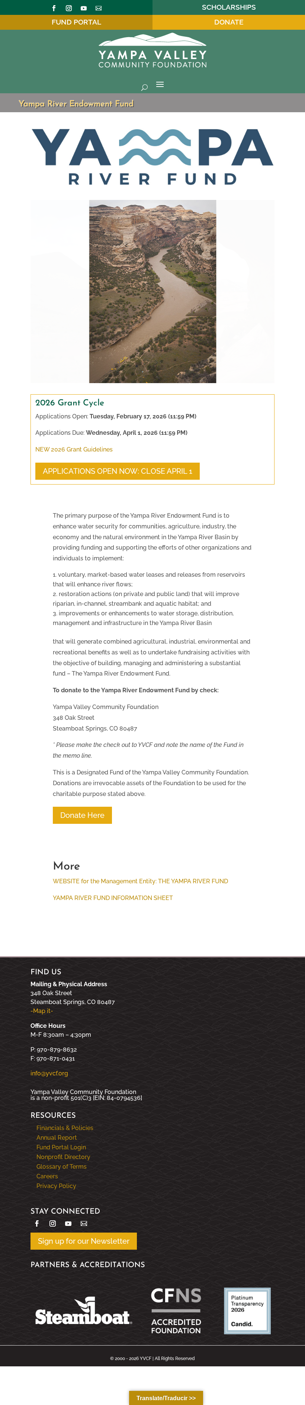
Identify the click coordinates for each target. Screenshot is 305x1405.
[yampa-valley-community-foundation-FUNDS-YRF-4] (152, 381)
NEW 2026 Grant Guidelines (74, 449)
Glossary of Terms (61, 1166)
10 (181, 366)
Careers (47, 1176)
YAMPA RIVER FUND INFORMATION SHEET (113, 897)
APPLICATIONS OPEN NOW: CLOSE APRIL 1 (117, 471)
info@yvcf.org (49, 1073)
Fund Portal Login (61, 1147)
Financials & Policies (64, 1128)
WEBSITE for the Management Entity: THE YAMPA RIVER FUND (140, 881)
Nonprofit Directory (63, 1156)
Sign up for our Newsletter (83, 1241)
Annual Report (56, 1137)
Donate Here (82, 815)
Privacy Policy (56, 1185)
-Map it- (41, 1010)
